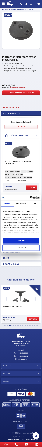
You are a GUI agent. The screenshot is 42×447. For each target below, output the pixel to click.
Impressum (16, 436)
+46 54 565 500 (22, 353)
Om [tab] (34, 203)
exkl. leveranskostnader (17, 87)
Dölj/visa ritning (19, 135)
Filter (22, 127)
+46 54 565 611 (22, 356)
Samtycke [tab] (7, 203)
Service (6, 381)
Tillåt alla (21, 240)
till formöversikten (12, 107)
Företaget (7, 373)
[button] (4, 325)
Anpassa (19, 248)
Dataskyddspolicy (14, 439)
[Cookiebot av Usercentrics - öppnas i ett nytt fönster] (30, 197)
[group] (21, 304)
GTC (23, 436)
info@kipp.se (22, 359)
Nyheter (7, 366)
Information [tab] (21, 203)
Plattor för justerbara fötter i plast (18, 9)
